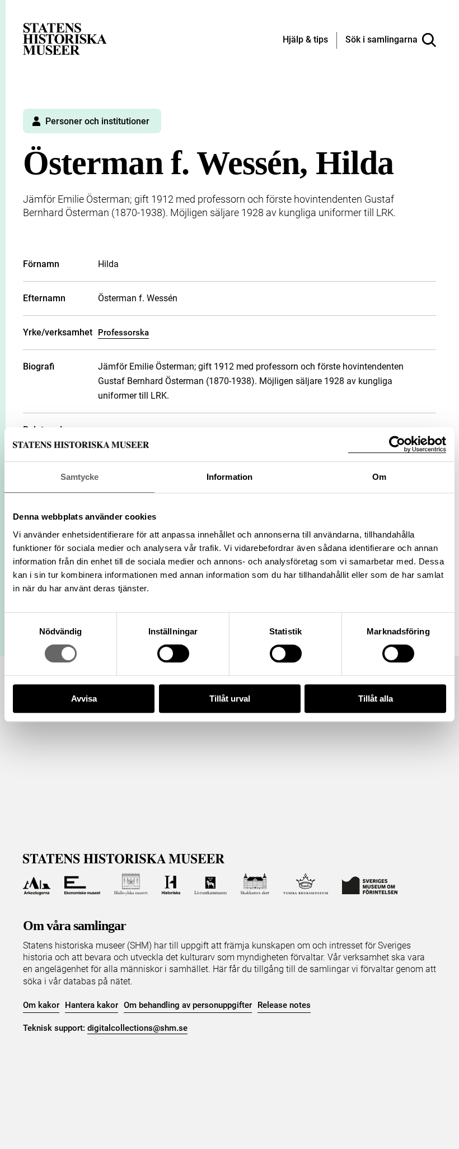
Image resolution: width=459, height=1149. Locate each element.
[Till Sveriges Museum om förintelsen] (369, 884)
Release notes (284, 1005)
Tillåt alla (375, 698)
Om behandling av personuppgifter (188, 1005)
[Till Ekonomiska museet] (82, 884)
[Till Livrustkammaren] (210, 884)
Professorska (123, 333)
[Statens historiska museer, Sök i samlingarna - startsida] (65, 38)
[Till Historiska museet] (171, 884)
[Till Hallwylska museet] (130, 884)
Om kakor (41, 1005)
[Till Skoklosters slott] (255, 884)
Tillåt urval (229, 698)
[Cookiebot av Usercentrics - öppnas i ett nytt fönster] (397, 444)
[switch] (173, 653)
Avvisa (84, 698)
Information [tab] (229, 477)
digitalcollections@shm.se (137, 1028)
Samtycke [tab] (79, 477)
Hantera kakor (91, 1005)
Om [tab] (379, 477)
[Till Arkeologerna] (36, 884)
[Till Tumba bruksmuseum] (305, 884)
